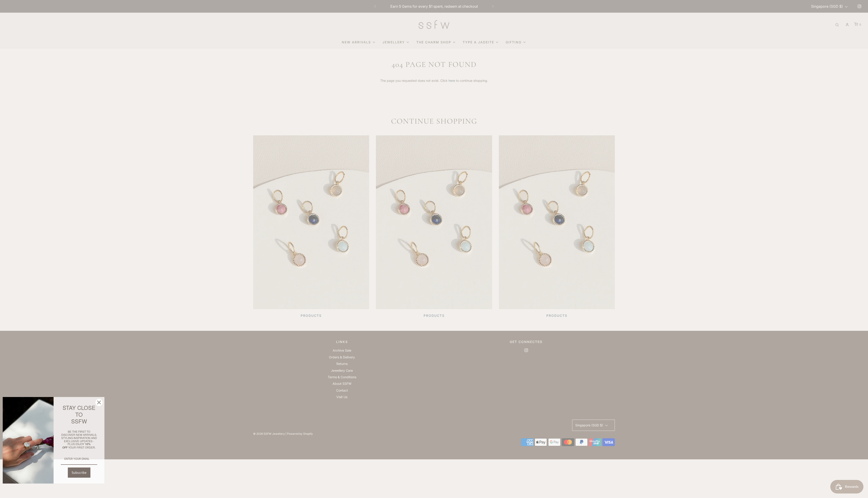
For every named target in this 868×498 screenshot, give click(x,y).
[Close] (99, 402)
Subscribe (79, 472)
